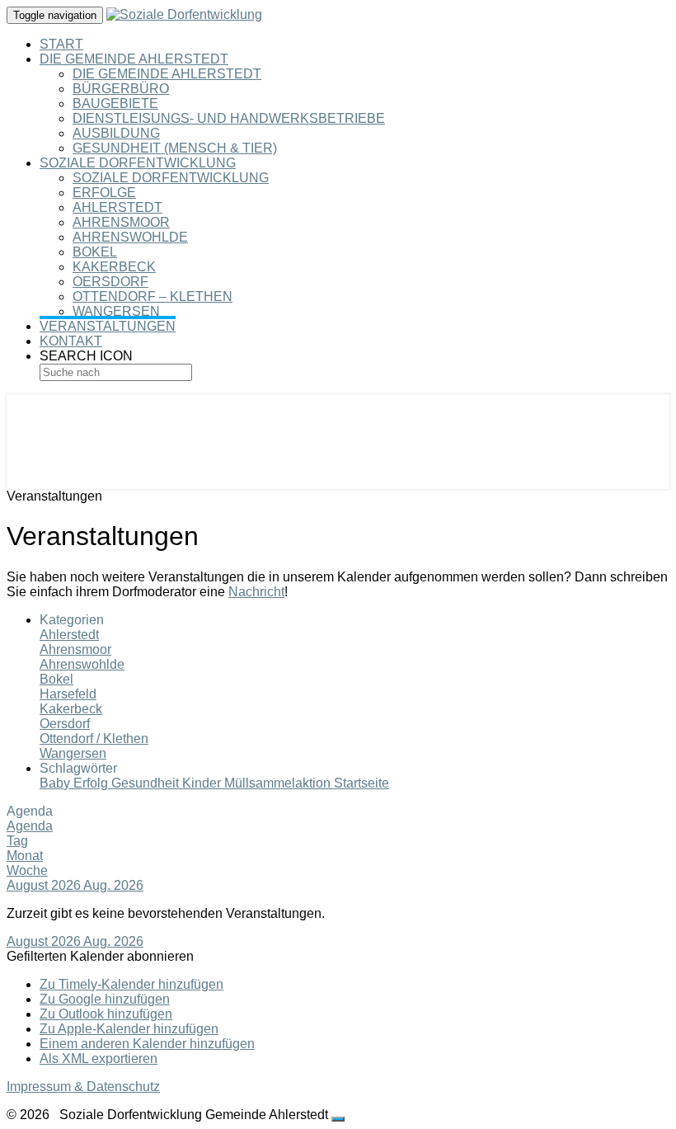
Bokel (95, 252)
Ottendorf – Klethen (152, 296)
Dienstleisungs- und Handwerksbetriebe (229, 118)
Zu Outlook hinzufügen (106, 1014)
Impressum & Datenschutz (83, 1087)
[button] (100, 956)
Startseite (361, 783)
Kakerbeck (114, 267)
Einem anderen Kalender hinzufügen (147, 1044)
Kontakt (71, 341)
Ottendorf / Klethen (94, 738)
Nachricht (256, 592)
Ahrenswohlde (130, 237)
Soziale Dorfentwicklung (138, 163)
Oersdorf (110, 282)
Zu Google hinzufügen (105, 999)
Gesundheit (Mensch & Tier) (175, 148)
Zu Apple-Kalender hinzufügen (129, 1029)
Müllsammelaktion (279, 783)
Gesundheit (146, 783)
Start (61, 44)
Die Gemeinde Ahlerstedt (134, 59)
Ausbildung (116, 133)
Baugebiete (115, 103)
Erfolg (92, 783)
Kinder (203, 783)
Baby (56, 783)
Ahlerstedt (117, 207)
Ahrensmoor (121, 222)
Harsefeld (68, 694)
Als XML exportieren (98, 1058)
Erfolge (104, 193)
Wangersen (116, 311)
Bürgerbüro (121, 89)
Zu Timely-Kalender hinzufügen (131, 984)
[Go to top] (338, 1119)
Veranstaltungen (108, 326)
